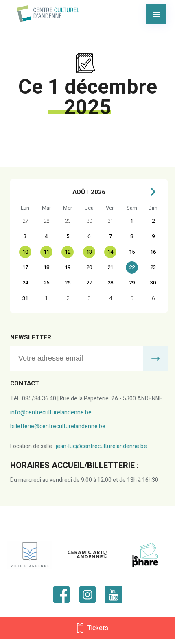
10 (25, 252)
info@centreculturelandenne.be (51, 412)
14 (110, 252)
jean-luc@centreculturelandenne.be (101, 446)
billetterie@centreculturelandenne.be (57, 426)
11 (46, 252)
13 (89, 252)
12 (67, 252)
